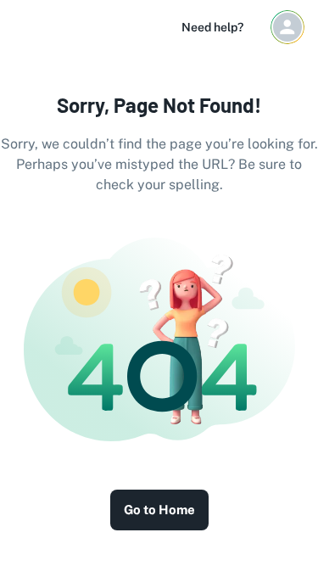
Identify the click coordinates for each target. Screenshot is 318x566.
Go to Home (159, 509)
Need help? (212, 27)
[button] (287, 27)
